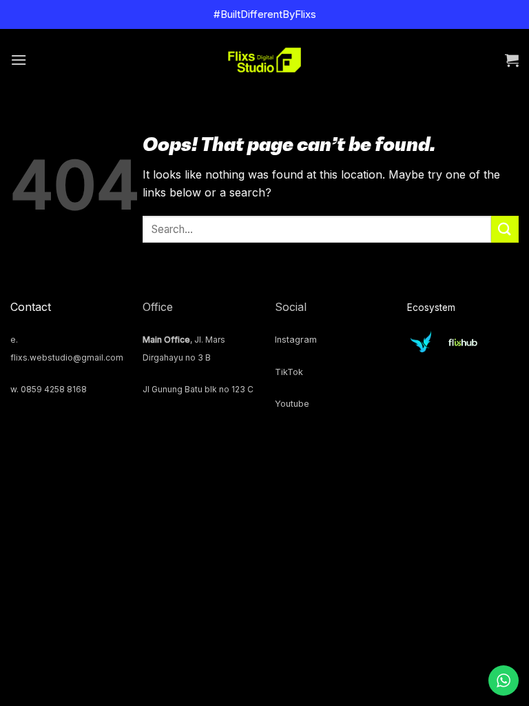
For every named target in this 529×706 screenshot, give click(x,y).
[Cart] (512, 60)
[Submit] (505, 229)
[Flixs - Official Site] (264, 60)
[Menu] (18, 60)
